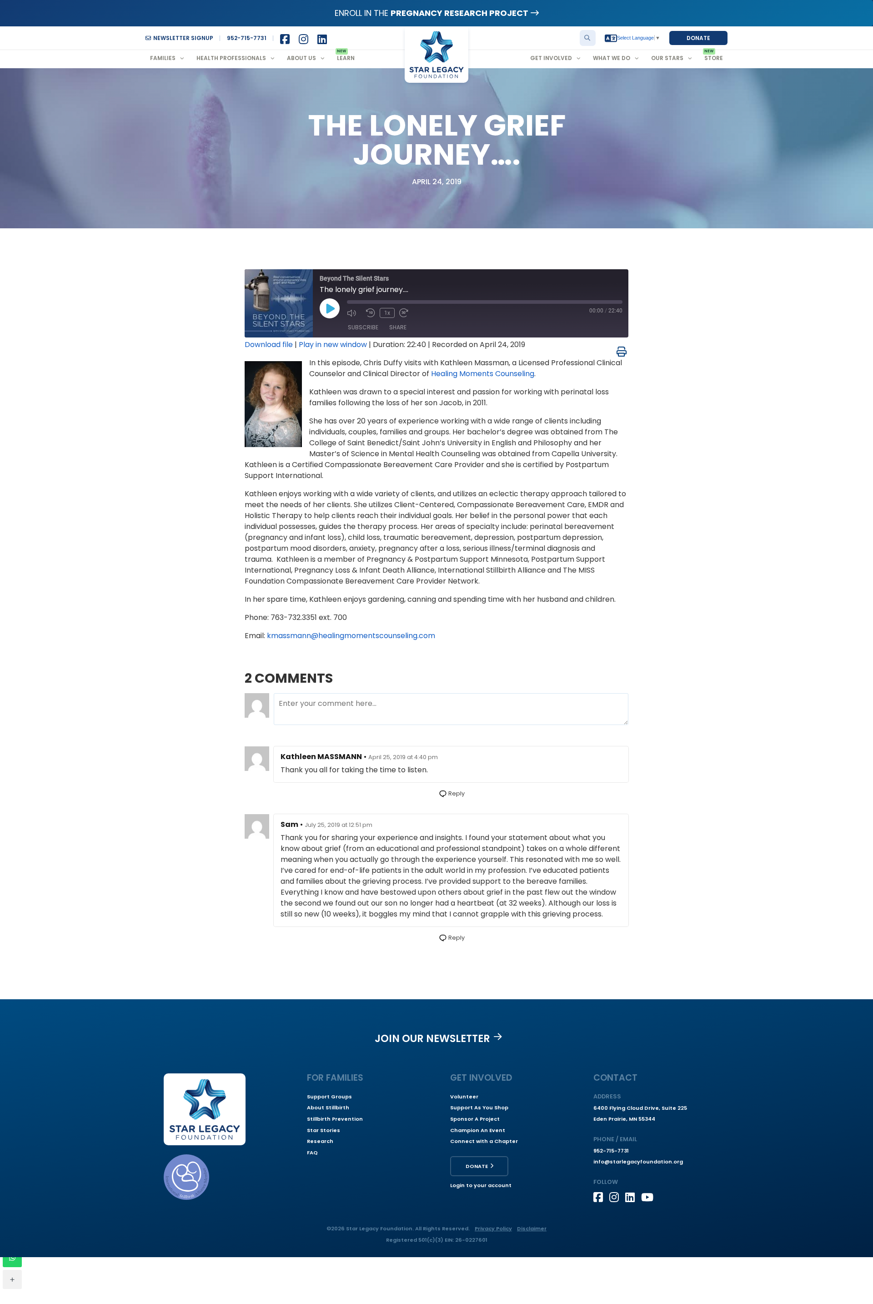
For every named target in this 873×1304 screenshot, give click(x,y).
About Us (301, 58)
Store (713, 58)
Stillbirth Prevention (335, 1119)
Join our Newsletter (432, 1038)
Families (163, 58)
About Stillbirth (328, 1107)
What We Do (611, 58)
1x (387, 313)
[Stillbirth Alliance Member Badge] (186, 1177)
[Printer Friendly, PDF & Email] (622, 351)
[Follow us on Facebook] (601, 1197)
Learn (346, 58)
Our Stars (667, 58)
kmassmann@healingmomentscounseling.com (351, 635)
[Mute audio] (354, 313)
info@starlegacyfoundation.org (638, 1161)
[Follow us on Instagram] (617, 1197)
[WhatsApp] (12, 1257)
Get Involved (551, 58)
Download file (269, 344)
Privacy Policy (493, 1228)
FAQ (312, 1152)
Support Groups (329, 1096)
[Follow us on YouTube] (649, 1197)
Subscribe (363, 327)
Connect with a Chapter (484, 1141)
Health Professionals (231, 58)
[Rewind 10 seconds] (370, 312)
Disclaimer (532, 1228)
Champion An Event (477, 1130)
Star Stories (323, 1130)
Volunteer (464, 1096)
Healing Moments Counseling (482, 373)
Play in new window (333, 344)
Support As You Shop (479, 1107)
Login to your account (481, 1185)
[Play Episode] (330, 308)
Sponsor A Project (475, 1119)
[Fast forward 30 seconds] (406, 312)
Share (397, 327)
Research (320, 1141)
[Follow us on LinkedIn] (633, 1197)
